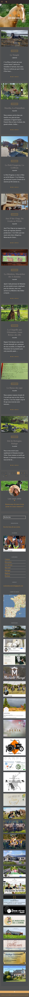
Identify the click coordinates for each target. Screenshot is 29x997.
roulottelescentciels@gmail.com (13, 586)
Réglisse (7, 573)
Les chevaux (8, 565)
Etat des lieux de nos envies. (11, 527)
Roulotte (14, 50)
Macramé (8, 567)
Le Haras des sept (14, 388)
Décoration (8, 562)
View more (14, 38)
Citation (7, 559)
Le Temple (14, 55)
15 (6, 475)
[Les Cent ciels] (15, 16)
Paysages (7, 570)
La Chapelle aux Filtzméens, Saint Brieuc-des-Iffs (14, 332)
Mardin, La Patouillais (14, 108)
